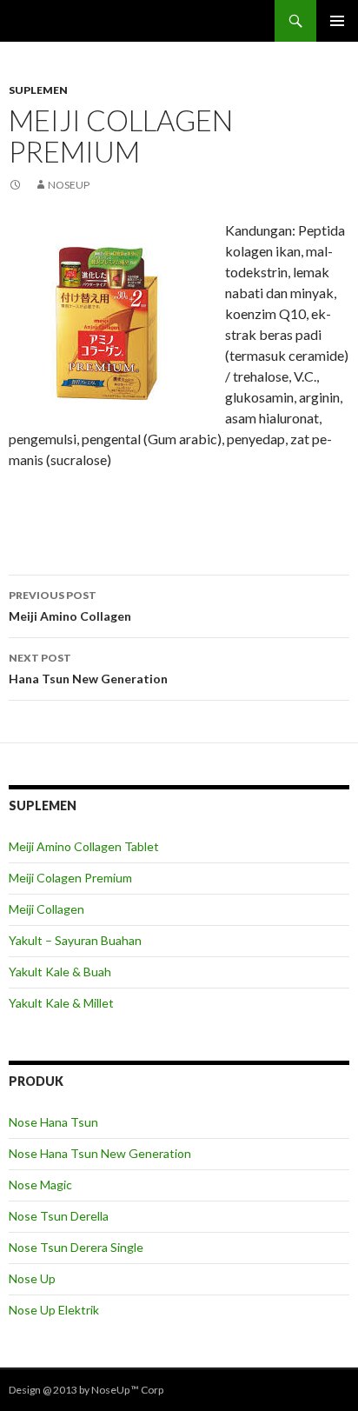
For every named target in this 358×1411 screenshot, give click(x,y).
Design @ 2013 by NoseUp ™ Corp (86, 1389)
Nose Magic (40, 1184)
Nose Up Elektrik (54, 1309)
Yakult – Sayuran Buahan (75, 940)
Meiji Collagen (46, 909)
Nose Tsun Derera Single (76, 1247)
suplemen (38, 90)
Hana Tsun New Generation (88, 668)
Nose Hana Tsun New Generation (100, 1153)
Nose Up (32, 1278)
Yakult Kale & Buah (60, 971)
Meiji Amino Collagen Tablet (84, 846)
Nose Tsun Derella (59, 1215)
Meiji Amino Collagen (70, 606)
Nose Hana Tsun (53, 1122)
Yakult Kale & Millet (61, 1002)
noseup (69, 184)
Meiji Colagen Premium (70, 877)
